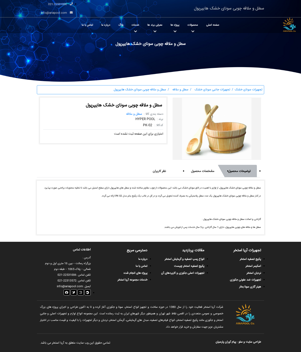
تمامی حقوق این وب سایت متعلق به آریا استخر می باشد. (75, 342)
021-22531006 (58, 4)
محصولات (193, 25)
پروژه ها (175, 25)
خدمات (135, 25)
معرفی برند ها (154, 25)
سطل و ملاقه (134, 114)
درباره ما (105, 25)
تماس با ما (87, 25)
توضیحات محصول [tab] (239, 171)
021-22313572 (67, 280)
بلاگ (120, 25)
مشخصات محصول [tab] (202, 171)
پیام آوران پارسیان (226, 342)
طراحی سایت (253, 342)
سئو (241, 342)
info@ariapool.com (54, 12)
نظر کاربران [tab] (159, 171)
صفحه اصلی (212, 25)
